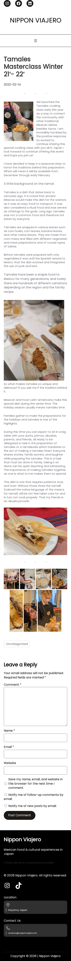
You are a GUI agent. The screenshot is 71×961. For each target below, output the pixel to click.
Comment (12, 684)
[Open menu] (35, 40)
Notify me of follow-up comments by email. (33, 797)
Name (9, 731)
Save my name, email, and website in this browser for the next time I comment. (35, 783)
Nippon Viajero (35, 20)
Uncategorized (17, 644)
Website (10, 763)
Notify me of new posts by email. (32, 806)
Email (9, 747)
